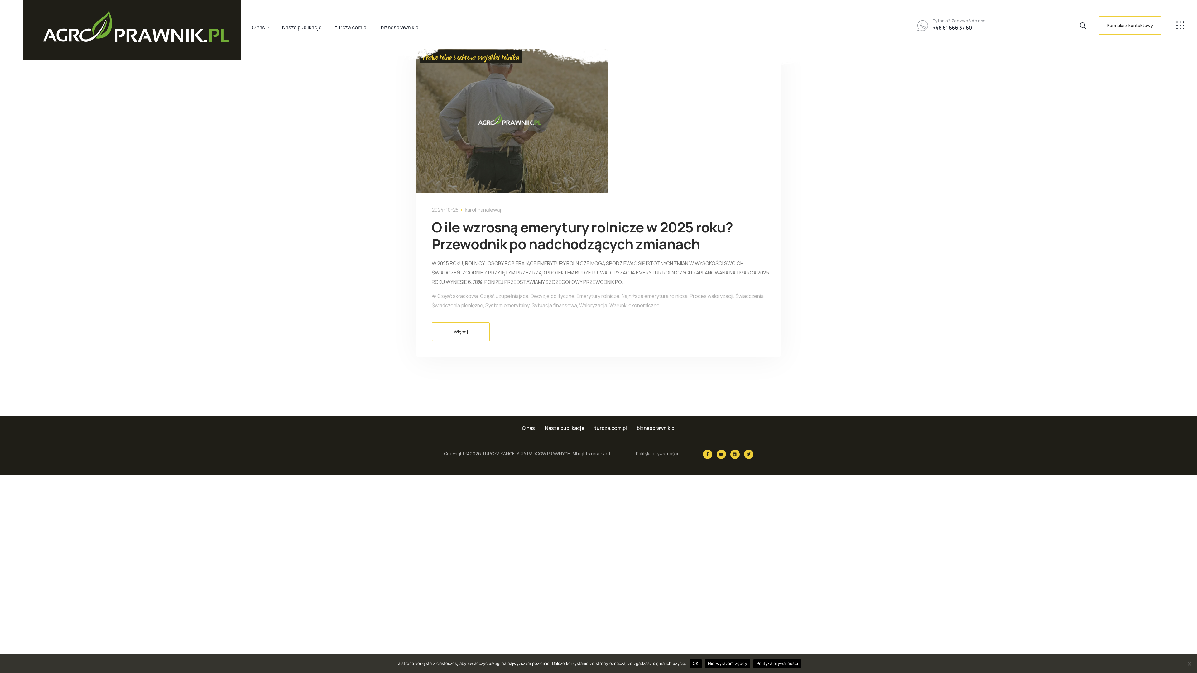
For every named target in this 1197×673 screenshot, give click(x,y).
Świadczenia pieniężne (457, 305)
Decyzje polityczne (552, 296)
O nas (258, 27)
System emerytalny (507, 305)
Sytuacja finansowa (554, 305)
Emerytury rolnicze (598, 296)
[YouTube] (721, 454)
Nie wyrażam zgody (727, 663)
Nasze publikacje (302, 27)
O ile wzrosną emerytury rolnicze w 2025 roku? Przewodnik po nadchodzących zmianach (582, 235)
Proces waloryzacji (711, 296)
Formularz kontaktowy (1130, 25)
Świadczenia (749, 296)
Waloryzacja (593, 305)
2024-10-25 (445, 209)
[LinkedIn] (735, 454)
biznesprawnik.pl (400, 27)
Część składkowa (457, 296)
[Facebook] (707, 454)
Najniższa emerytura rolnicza (655, 296)
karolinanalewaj (483, 209)
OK (696, 663)
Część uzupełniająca (504, 296)
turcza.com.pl (351, 27)
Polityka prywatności (657, 453)
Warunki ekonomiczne (634, 305)
